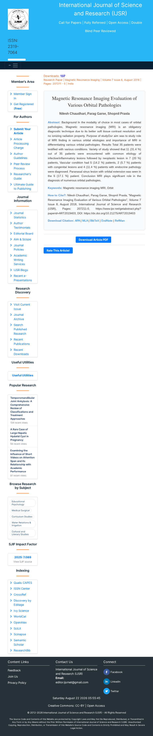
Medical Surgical (21, 510)
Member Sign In (22, 96)
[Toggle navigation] (13, 65)
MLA (85, 220)
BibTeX (94, 220)
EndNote (106, 220)
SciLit (17, 628)
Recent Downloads (21, 352)
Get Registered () (24, 106)
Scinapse (20, 634)
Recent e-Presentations (23, 278)
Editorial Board (23, 233)
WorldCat (20, 616)
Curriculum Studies (22, 516)
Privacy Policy (17, 682)
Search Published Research (20, 329)
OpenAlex (20, 622)
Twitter (114, 691)
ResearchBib (22, 650)
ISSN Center (22, 588)
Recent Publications (22, 341)
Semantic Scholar (20, 642)
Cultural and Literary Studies (20, 533)
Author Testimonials (22, 225)
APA (77, 220)
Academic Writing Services (20, 260)
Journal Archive (19, 317)
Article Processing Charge (21, 143)
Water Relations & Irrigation (21, 524)
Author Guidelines (20, 156)
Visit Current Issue (22, 307)
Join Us (13, 676)
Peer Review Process (22, 166)
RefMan (120, 220)
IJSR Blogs (21, 270)
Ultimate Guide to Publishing (23, 186)
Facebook (116, 672)
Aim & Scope (22, 239)
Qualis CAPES (23, 582)
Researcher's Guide (22, 176)
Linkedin (115, 681)
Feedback (14, 670)
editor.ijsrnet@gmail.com (72, 682)
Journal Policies (19, 247)
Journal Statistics (20, 215)
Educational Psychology (18, 503)
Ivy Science (21, 610)
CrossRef (20, 594)
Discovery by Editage (22, 603)
